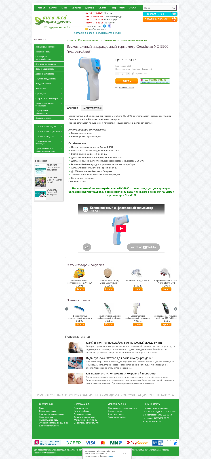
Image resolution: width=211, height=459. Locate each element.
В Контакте (175, 443)
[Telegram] (104, 26)
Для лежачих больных (46, 64)
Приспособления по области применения (45, 149)
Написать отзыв (126, 88)
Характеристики (92, 108)
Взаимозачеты (115, 411)
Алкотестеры (41, 88)
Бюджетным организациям (86, 423)
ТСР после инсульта (45, 136)
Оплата (102, 7)
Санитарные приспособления (43, 58)
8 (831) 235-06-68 (94, 19)
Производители (81, 408)
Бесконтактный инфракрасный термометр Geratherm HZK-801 (137, 318)
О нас (64, 7)
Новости (41, 160)
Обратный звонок (156, 19)
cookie (110, 456)
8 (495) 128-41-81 (94, 13)
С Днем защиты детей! (54, 179)
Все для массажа (43, 84)
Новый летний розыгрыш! (53, 167)
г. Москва (147, 408)
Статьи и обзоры (81, 411)
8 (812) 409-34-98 (94, 16)
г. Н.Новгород (149, 415)
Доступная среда (43, 118)
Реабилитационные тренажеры (44, 104)
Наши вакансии (46, 417)
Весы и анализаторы (45, 69)
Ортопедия (41, 93)
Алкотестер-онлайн (117, 417)
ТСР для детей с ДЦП (46, 126)
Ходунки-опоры (43, 52)
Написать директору (48, 420)
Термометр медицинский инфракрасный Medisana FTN (108, 318)
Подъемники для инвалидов (43, 142)
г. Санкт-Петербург (151, 411)
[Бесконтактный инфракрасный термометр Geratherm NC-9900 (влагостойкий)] (89, 101)
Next (175, 309)
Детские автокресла (45, 74)
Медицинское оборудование (42, 112)
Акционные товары (82, 414)
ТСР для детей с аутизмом (48, 131)
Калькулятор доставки (84, 417)
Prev (66, 309)
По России (147, 418)
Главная (41, 7)
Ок (124, 454)
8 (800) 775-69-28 (94, 22)
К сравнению (141, 73)
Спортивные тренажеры (47, 98)
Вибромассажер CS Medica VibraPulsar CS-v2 (166, 282)
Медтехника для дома (46, 79)
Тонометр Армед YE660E (138, 281)
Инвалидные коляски (45, 47)
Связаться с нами (47, 411)
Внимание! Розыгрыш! (52, 192)
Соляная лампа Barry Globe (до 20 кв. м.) (109, 282)
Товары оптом (117, 7)
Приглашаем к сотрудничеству (122, 408)
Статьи (132, 7)
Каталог (53, 7)
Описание (72, 108)
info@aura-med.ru (98, 29)
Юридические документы (85, 420)
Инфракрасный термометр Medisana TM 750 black (166, 317)
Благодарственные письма (51, 414)
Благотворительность (49, 426)
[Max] (109, 26)
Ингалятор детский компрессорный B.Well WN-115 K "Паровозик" (80, 283)
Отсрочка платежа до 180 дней (53, 423)
